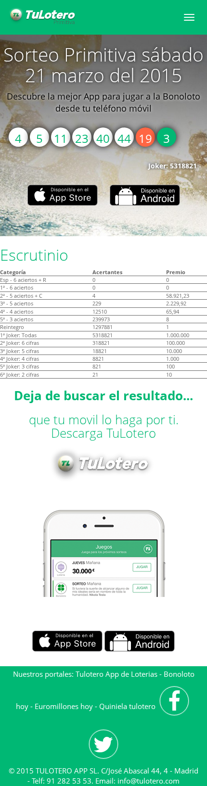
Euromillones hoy (64, 706)
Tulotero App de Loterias (116, 674)
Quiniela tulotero (127, 706)
